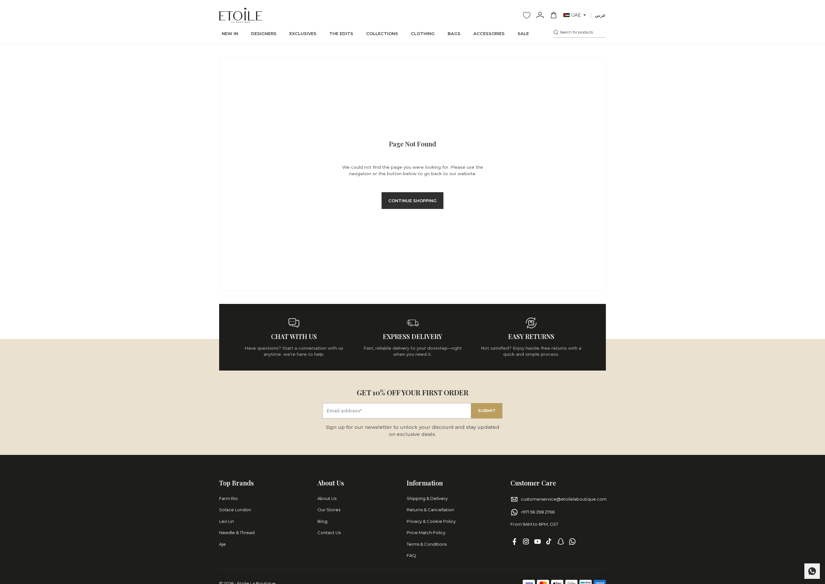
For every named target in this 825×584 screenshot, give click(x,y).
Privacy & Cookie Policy (431, 521)
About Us (326, 498)
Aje (222, 544)
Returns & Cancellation (430, 509)
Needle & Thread (237, 532)
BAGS (454, 33)
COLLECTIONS (382, 33)
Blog (322, 521)
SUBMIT (487, 410)
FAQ (411, 555)
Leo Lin (226, 521)
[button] (575, 15)
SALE (523, 33)
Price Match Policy (426, 532)
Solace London (235, 509)
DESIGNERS (264, 33)
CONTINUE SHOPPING (412, 200)
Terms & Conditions (427, 544)
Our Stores (328, 509)
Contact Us (329, 532)
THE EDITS (341, 33)
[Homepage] (240, 15)
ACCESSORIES (489, 33)
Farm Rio (228, 498)
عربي (600, 15)
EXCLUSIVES (302, 33)
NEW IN (230, 33)
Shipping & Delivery (427, 498)
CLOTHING (423, 33)
